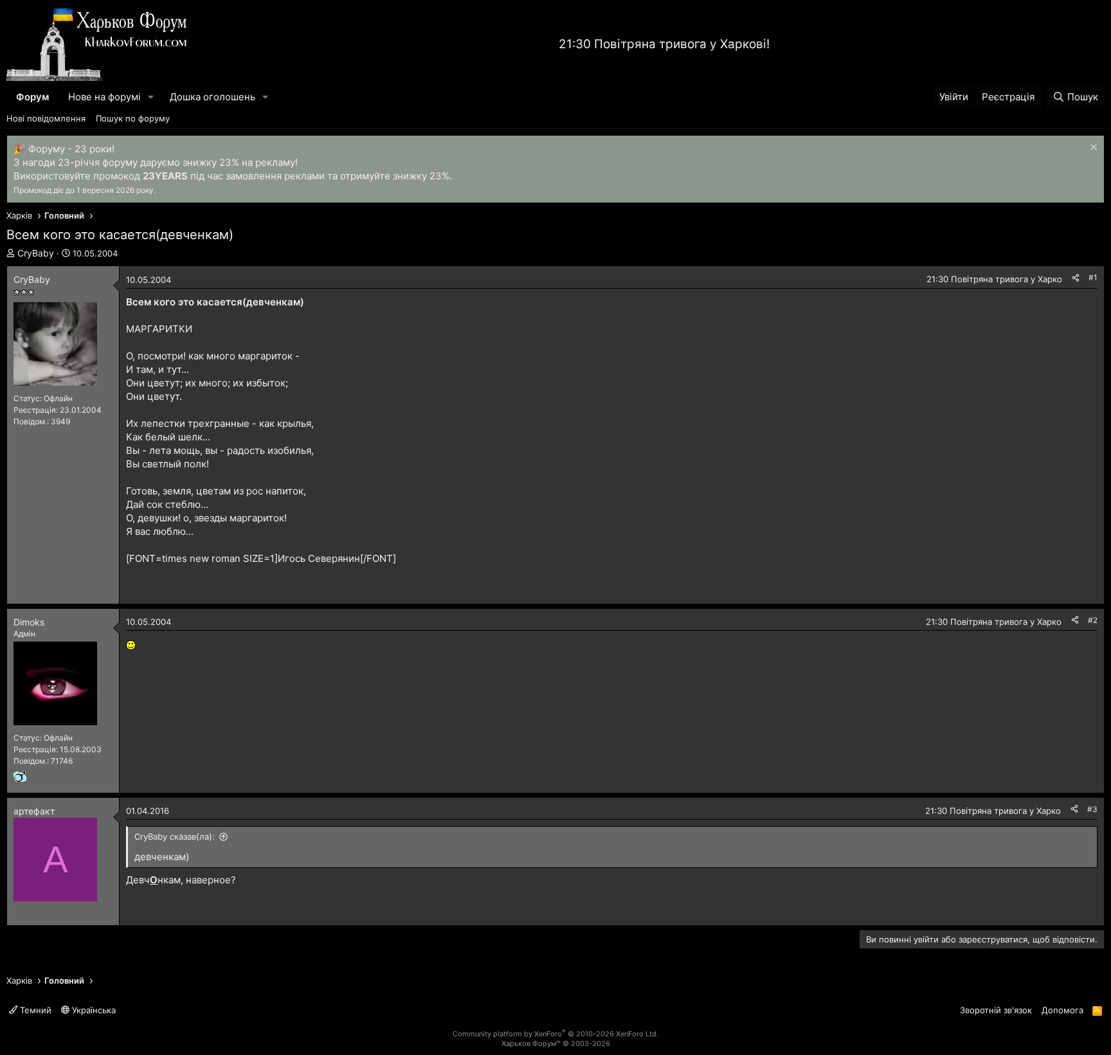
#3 (1092, 809)
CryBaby (35, 253)
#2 (1092, 620)
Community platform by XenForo (555, 1033)
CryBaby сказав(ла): (174, 836)
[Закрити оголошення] (1092, 149)
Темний (34, 1010)
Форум (32, 97)
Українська (92, 1010)
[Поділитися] (1075, 278)
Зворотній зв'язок (996, 1010)
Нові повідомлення (46, 118)
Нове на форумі (104, 97)
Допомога (1062, 1010)
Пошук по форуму (133, 118)
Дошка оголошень (212, 97)
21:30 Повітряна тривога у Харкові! (664, 44)
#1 (1092, 277)
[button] (151, 97)
